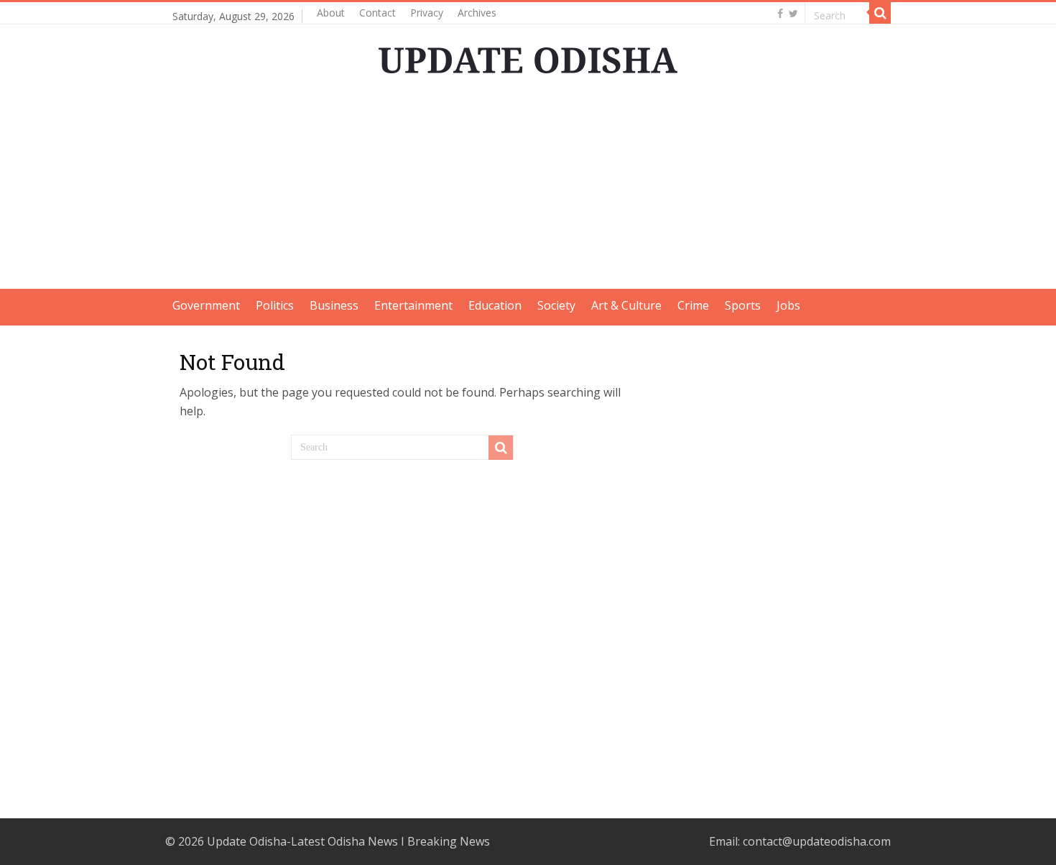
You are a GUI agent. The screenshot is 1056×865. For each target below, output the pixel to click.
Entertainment (413, 305)
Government (206, 305)
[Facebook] (780, 13)
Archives (477, 12)
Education (495, 305)
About (331, 12)
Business (334, 305)
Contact (377, 12)
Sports (743, 305)
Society (556, 305)
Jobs (788, 305)
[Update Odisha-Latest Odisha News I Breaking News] (528, 56)
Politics (275, 305)
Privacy (426, 12)
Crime (693, 305)
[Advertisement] (528, 188)
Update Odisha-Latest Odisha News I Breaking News (348, 841)
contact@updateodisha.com (817, 841)
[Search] (880, 13)
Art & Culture (626, 305)
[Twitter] (793, 13)
